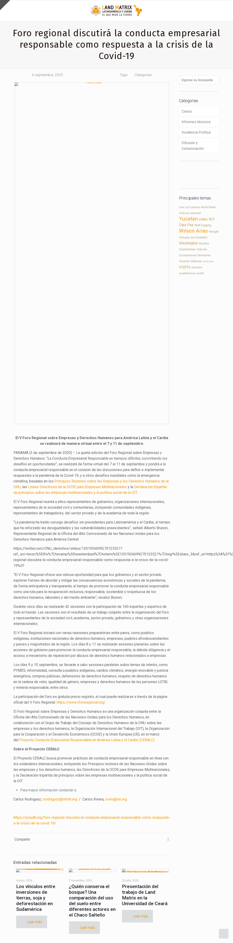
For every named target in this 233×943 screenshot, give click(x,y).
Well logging (203, 225)
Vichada (184, 237)
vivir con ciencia (189, 207)
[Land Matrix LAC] (116, 10)
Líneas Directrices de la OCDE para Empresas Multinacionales (77, 487)
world (200, 273)
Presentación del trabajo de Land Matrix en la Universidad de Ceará (144, 895)
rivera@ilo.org (116, 799)
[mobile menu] (226, 10)
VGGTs (184, 267)
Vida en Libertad (190, 213)
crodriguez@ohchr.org (60, 799)
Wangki (214, 231)
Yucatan (188, 219)
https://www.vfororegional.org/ (81, 702)
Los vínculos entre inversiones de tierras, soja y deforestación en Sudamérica (35, 898)
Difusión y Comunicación (193, 146)
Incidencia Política (196, 132)
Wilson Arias (193, 231)
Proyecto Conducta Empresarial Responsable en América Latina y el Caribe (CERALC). (87, 740)
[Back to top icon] (211, 933)
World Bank (208, 207)
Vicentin (184, 261)
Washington (188, 243)
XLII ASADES (199, 237)
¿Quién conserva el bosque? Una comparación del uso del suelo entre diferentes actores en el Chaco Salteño (92, 901)
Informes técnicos (196, 122)
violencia (208, 261)
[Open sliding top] (5, 5)
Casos (187, 111)
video (203, 219)
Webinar (196, 261)
